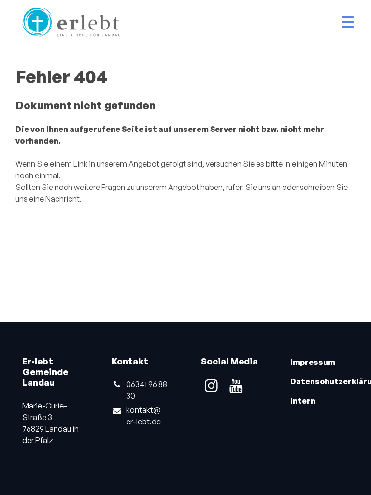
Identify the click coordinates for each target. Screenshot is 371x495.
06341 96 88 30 (146, 390)
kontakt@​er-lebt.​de (143, 415)
